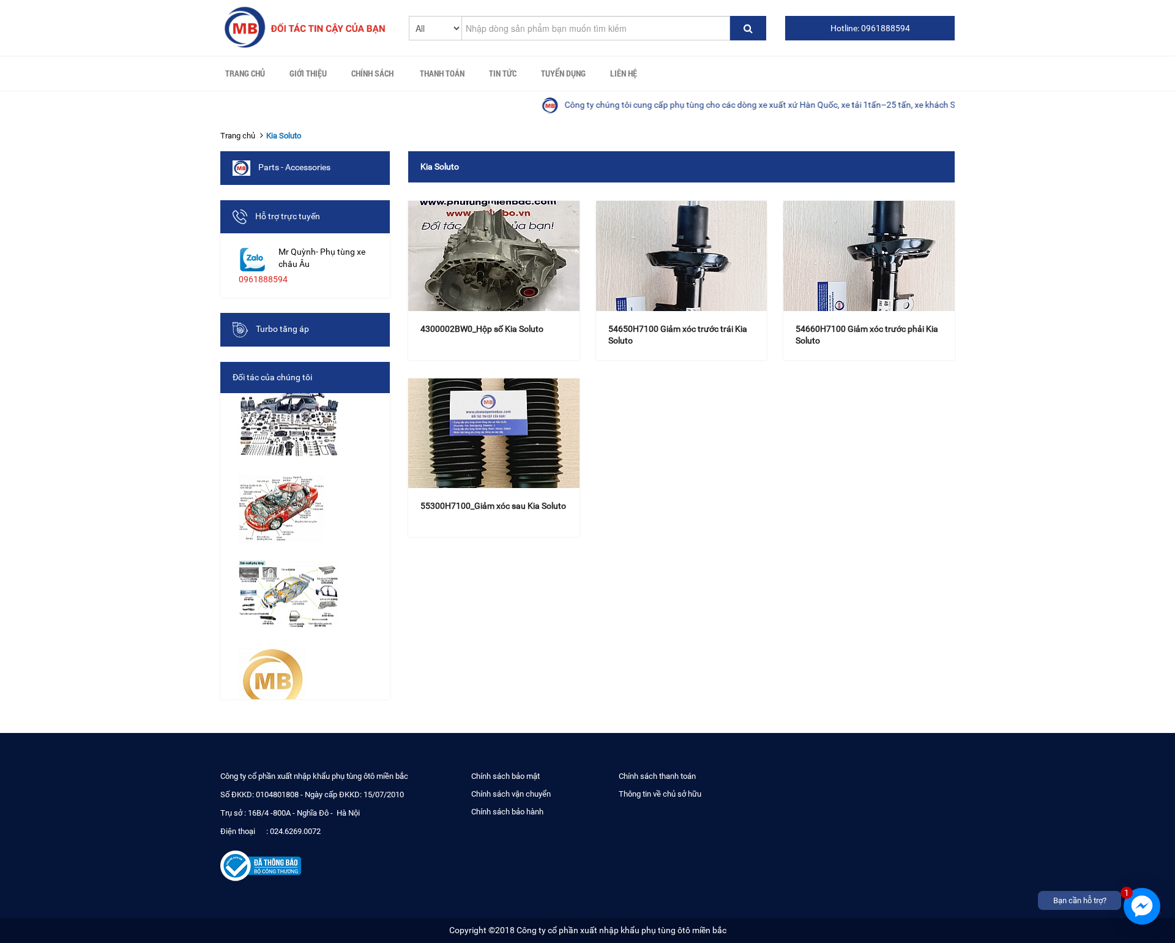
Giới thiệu (308, 73)
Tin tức (503, 73)
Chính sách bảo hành (507, 811)
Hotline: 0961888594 (870, 28)
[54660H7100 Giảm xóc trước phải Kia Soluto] (869, 256)
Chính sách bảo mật (505, 776)
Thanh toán (442, 73)
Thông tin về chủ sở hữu (660, 793)
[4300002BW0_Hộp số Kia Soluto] (494, 256)
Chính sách (372, 73)
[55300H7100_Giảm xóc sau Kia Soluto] (494, 433)
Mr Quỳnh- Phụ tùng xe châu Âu (321, 258)
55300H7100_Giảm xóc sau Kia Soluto (493, 506)
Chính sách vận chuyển (511, 793)
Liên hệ (623, 73)
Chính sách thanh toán (657, 776)
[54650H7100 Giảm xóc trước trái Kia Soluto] (681, 256)
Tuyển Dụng (563, 73)
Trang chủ (245, 73)
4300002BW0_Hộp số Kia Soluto (481, 329)
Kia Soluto (283, 135)
